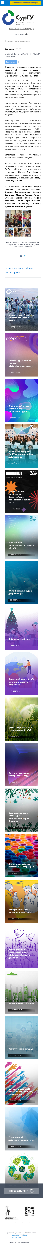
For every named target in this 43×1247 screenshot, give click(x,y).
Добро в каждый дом (19, 639)
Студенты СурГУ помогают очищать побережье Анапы (21, 318)
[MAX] (19, 1239)
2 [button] (15, 1223)
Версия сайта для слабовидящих (21, 29)
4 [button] (22, 1223)
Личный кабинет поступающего (25, 3)
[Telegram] (24, 1237)
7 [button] (33, 1223)
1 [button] (12, 1223)
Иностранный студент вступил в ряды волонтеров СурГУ (19, 409)
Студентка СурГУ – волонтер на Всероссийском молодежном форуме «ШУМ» (19, 497)
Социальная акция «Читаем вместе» (17, 41)
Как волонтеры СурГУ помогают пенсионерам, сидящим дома (20, 1092)
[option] (13, 1212)
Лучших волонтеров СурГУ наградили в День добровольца (20, 454)
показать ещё (18, 1191)
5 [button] (26, 1223)
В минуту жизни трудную (21, 1049)
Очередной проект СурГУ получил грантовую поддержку (21, 682)
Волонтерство (10, 62)
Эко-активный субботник (21, 1004)
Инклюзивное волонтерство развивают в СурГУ (21, 545)
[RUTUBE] (14, 1239)
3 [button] (19, 1223)
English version (19, 34)
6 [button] (29, 1223)
